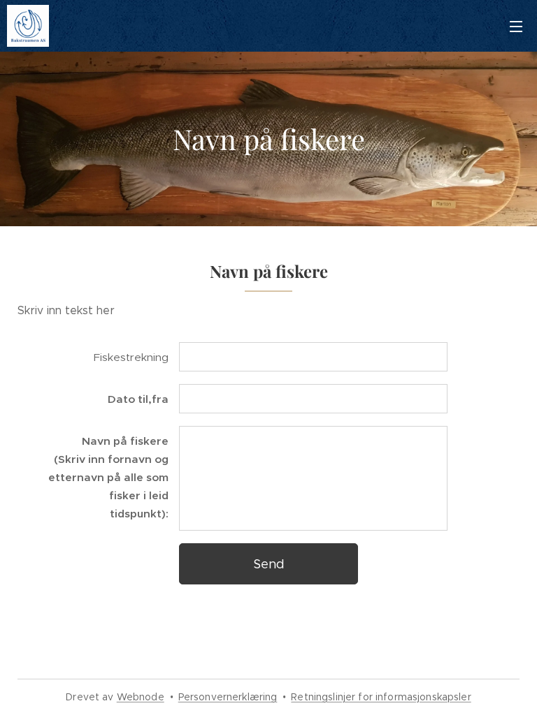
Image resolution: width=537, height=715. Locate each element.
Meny (516, 26)
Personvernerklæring (228, 697)
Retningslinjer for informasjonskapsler (381, 697)
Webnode (140, 697)
